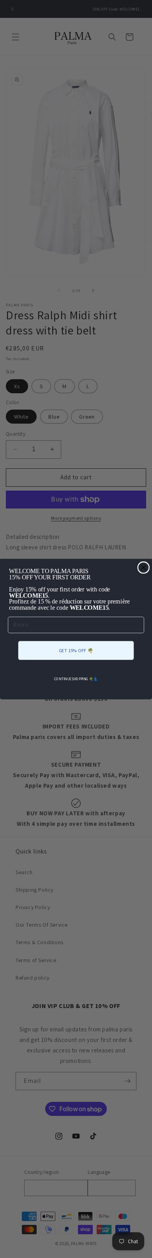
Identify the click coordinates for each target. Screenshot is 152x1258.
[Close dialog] (143, 567)
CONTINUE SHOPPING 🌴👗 (76, 678)
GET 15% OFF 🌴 (76, 650)
